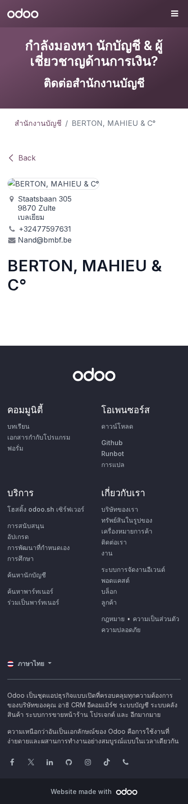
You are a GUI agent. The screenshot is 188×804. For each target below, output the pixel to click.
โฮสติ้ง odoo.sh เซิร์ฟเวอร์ (45, 509)
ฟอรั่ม (15, 448)
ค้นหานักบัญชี (26, 575)
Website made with (82, 791)
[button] (174, 13)
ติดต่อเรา (114, 542)
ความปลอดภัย (121, 629)
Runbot (112, 453)
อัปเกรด (18, 536)
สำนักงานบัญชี (38, 123)
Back (27, 157)
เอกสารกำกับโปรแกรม (38, 437)
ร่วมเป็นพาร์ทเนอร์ (33, 602)
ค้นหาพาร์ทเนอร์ (30, 591)
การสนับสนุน (25, 525)
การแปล (113, 464)
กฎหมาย (113, 618)
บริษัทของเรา (119, 509)
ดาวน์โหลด (117, 426)
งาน (107, 553)
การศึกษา (20, 558)
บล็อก (109, 591)
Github (112, 442)
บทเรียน (18, 426)
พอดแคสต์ (115, 580)
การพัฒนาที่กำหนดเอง (38, 547)
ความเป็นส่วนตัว (156, 618)
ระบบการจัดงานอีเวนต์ (133, 569)
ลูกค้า (109, 602)
